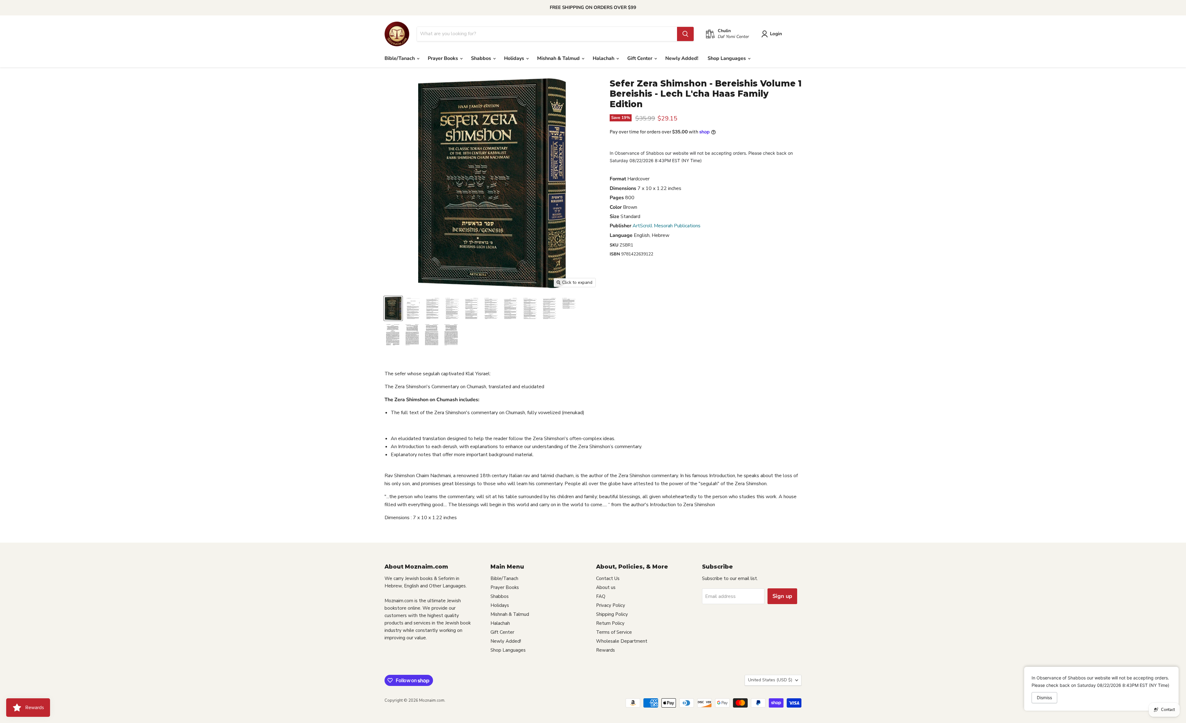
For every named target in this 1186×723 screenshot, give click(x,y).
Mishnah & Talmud (559, 58)
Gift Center (640, 58)
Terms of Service (614, 632)
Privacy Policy (610, 605)
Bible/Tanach (400, 58)
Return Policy (610, 623)
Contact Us (608, 578)
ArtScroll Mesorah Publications (666, 225)
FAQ (600, 596)
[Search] (685, 34)
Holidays (514, 58)
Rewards (605, 650)
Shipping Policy (612, 614)
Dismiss (1044, 697)
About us (606, 587)
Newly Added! (681, 58)
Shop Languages (727, 58)
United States (770, 680)
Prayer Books (443, 58)
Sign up (782, 596)
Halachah (604, 58)
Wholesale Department (621, 641)
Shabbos (481, 58)
